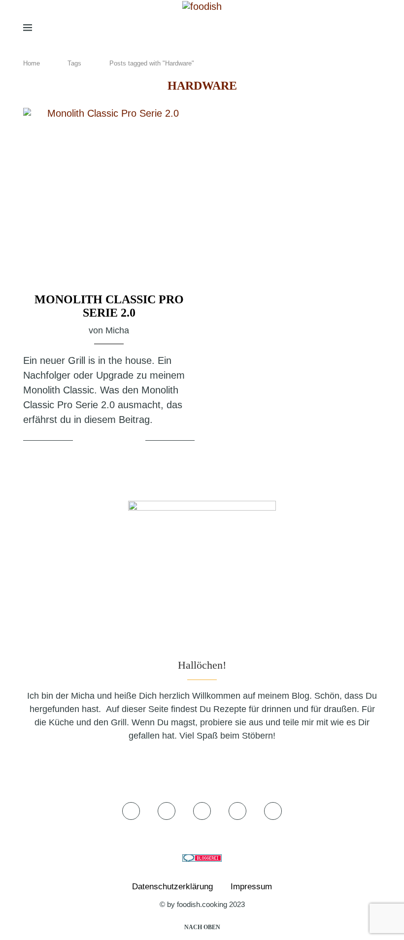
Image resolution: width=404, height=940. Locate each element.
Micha (117, 330)
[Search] (376, 28)
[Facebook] (298, 28)
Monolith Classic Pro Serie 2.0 (109, 306)
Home (31, 63)
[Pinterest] (342, 28)
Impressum (251, 886)
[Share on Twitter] (110, 441)
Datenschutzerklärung (172, 886)
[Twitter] (312, 28)
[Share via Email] (136, 441)
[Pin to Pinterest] (122, 441)
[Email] (358, 28)
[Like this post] (82, 441)
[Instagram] (326, 28)
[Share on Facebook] (98, 441)
